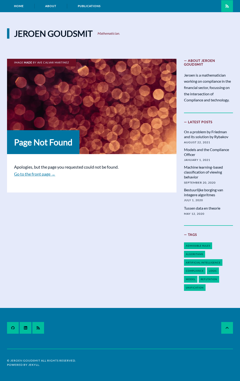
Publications (89, 6)
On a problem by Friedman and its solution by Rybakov (206, 134)
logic (213, 270)
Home (19, 6)
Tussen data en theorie (202, 208)
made (28, 62)
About (50, 6)
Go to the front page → (34, 174)
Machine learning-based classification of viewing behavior (203, 172)
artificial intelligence (203, 262)
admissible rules (198, 245)
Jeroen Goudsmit (53, 33)
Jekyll (33, 364)
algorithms (194, 254)
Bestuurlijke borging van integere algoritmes (203, 192)
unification (195, 287)
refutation (209, 279)
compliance (195, 270)
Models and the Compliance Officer (206, 152)
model (190, 279)
